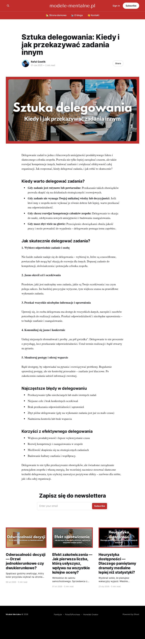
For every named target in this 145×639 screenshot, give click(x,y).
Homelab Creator (90, 614)
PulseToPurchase (72, 614)
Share (118, 63)
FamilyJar (58, 614)
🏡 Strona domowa (56, 15)
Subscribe (131, 5)
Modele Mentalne (13, 614)
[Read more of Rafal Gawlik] (25, 63)
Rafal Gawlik (38, 61)
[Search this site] (8, 5)
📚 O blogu (77, 15)
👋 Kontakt (93, 15)
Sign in (116, 5)
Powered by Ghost (131, 614)
